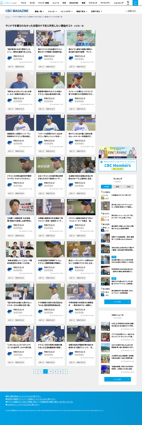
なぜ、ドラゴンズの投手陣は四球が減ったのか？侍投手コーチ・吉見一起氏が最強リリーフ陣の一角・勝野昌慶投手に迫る (50, 180)
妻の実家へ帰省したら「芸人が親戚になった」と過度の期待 (122, 227)
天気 (64, 2)
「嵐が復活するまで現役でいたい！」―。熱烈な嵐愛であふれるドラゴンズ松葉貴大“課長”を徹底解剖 (19, 53)
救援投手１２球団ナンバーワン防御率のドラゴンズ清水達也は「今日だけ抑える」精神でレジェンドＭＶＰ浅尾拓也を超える (19, 138)
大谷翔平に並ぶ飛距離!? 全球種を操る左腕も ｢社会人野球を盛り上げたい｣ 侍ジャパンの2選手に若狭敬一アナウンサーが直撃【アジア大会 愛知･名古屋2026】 (122, 360)
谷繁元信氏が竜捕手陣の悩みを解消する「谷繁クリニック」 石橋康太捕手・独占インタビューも (81, 347)
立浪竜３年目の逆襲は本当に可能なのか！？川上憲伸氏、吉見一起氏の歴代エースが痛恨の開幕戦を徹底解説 (81, 180)
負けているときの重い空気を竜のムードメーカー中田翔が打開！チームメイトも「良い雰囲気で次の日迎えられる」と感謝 (81, 138)
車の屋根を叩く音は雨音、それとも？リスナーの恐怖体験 (122, 292)
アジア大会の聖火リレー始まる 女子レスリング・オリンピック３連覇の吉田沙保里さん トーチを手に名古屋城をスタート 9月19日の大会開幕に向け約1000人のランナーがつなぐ (122, 340)
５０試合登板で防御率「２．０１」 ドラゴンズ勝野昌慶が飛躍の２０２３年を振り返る (50, 263)
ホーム (8, 17)
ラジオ (32, 2)
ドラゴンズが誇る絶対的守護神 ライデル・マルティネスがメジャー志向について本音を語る (19, 178)
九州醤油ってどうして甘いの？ (121, 195)
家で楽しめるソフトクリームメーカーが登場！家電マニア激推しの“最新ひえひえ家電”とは (122, 207)
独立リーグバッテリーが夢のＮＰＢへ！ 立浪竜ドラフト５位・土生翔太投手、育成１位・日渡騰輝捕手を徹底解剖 (81, 264)
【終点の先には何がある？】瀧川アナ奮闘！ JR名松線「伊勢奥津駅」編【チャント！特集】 (122, 250)
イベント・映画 (43, 2)
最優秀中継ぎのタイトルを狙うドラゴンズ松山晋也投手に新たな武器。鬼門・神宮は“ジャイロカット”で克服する (50, 95)
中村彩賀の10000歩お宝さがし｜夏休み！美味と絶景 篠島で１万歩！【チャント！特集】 (122, 271)
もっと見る (117, 302)
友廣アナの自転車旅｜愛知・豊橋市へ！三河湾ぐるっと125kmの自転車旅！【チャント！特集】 (122, 239)
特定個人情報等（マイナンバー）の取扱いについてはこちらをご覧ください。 (31, 399)
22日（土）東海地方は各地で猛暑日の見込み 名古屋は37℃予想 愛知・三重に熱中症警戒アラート (122, 326)
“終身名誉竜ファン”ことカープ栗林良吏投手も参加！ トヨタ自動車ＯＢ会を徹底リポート (19, 263)
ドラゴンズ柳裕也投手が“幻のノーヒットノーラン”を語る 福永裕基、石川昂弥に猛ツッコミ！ (81, 221)
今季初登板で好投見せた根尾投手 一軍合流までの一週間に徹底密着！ (81, 305)
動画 (83, 2)
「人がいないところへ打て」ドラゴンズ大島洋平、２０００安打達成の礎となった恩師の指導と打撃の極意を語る (19, 349)
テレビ (23, 2)
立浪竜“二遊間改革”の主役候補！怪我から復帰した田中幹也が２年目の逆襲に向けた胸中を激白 (19, 222)
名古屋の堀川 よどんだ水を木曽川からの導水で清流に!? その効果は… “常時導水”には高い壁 (122, 262)
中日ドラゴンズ (18, 56)
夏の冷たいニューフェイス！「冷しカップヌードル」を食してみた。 (122, 216)
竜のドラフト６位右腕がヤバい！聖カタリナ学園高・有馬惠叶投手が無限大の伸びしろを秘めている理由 (50, 53)
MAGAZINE (73, 2)
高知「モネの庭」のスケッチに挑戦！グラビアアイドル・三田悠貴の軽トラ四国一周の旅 (122, 283)
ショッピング (118, 2)
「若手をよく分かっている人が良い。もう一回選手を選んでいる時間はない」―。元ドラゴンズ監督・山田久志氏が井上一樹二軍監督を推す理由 (19, 96)
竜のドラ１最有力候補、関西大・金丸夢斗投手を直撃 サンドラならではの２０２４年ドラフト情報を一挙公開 (81, 53)
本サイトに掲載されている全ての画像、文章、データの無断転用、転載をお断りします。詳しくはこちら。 (40, 402)
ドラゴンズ (93, 2)
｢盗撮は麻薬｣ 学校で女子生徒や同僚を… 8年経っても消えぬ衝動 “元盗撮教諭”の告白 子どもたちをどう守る (122, 370)
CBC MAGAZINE (17, 10)
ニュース (55, 2)
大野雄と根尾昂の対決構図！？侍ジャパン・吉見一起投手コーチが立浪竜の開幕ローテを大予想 (50, 221)
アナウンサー (105, 2)
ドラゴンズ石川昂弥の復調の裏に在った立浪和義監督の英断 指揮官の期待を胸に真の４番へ (50, 347)
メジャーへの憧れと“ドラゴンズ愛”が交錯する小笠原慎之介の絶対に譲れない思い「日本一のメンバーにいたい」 (81, 95)
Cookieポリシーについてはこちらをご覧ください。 (23, 404)
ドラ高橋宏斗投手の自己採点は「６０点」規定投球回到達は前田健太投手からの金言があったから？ (50, 306)
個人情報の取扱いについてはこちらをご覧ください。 (24, 396)
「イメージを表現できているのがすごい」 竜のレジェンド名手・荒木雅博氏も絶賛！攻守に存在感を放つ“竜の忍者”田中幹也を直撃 (50, 139)
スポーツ (10, 67)
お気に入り (131, 11)
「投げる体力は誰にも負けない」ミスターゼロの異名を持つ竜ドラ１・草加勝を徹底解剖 (19, 305)
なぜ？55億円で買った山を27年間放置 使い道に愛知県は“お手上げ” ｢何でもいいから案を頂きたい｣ (122, 348)
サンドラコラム (17, 59)
